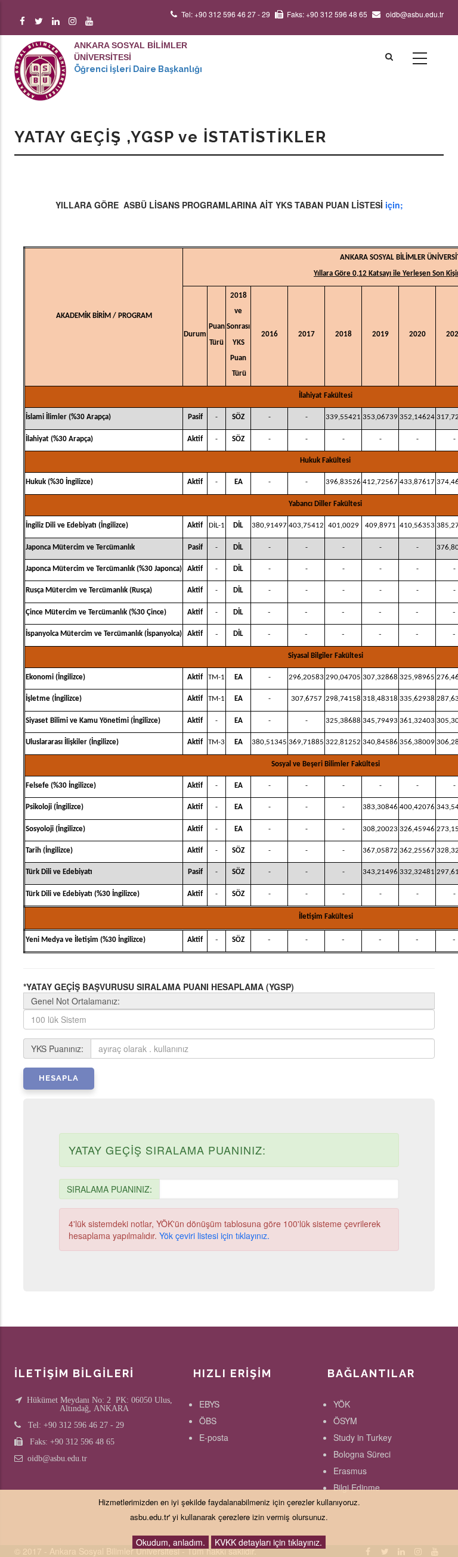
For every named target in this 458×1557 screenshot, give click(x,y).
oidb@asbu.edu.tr (57, 1458)
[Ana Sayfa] (40, 59)
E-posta (213, 1437)
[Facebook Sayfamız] (24, 21)
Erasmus (350, 1471)
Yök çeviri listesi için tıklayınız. (214, 1235)
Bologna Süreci (362, 1454)
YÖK (341, 1404)
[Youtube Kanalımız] (91, 21)
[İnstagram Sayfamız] (74, 21)
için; (394, 205)
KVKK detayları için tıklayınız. (268, 1542)
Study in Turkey (362, 1437)
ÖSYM (345, 1421)
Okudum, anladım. (170, 1542)
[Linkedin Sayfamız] (57, 21)
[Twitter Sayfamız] (41, 21)
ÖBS (207, 1421)
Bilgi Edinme (356, 1487)
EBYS (209, 1404)
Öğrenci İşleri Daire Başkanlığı (138, 69)
